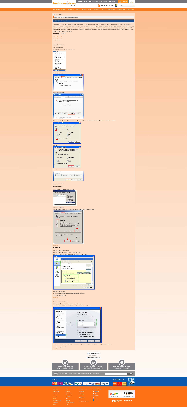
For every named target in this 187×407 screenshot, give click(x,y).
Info (67, 389)
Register (81, 393)
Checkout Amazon (70, 402)
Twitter (95, 393)
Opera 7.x (55, 43)
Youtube (96, 397)
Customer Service (84, 389)
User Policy (68, 396)
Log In (105, 1)
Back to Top (55, 184)
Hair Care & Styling (86, 9)
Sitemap (68, 400)
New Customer (112, 1)
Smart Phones (56, 9)
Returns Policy (69, 394)
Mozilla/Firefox (56, 41)
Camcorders (71, 9)
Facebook (96, 391)
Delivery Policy (69, 393)
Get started (56, 389)
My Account (96, 1)
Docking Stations (121, 9)
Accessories (130, 9)
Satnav (103, 9)
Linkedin (96, 400)
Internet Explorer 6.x (57, 38)
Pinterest (96, 395)
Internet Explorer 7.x (57, 36)
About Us (68, 391)
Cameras (63, 9)
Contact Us (81, 394)
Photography (96, 9)
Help (101, 1)
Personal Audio (111, 9)
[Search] (134, 6)
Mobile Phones (56, 393)
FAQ (67, 404)
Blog (67, 398)
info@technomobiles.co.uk (84, 401)
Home (90, 1)
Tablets (78, 9)
